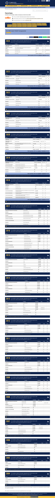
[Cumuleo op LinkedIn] (44, 1)
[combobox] (41, 10)
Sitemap (34, 493)
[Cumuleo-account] (47, 0)
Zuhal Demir (43, 7)
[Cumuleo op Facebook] (42, 1)
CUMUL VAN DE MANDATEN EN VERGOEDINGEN (12, 5)
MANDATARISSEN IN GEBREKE (24, 5)
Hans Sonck (29, 7)
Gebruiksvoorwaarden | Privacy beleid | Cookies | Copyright (25, 493)
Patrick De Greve (10, 7)
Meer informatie (8, 32)
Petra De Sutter (25, 7)
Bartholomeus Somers (16, 7)
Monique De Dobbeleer (34, 7)
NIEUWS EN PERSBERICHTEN (45, 5)
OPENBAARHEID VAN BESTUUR (34, 5)
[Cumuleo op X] (43, 1)
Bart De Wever (21, 7)
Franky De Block (40, 7)
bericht (30, 490)
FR (48, 0)
